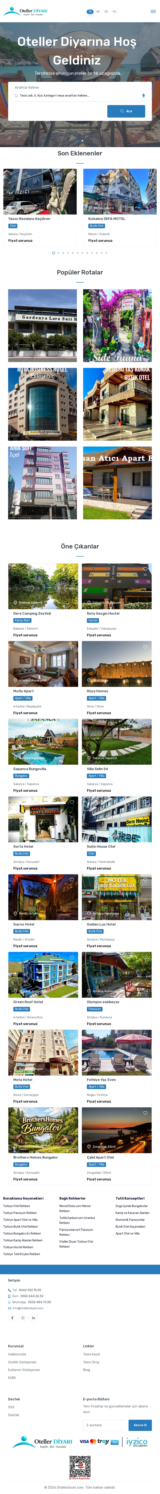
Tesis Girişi (91, 1362)
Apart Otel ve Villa (128, 1233)
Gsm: (27, 1296)
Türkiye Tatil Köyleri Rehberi (21, 1254)
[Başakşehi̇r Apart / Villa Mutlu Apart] (43, 664)
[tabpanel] (80, 84)
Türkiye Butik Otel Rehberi (20, 1226)
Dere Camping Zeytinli (32, 613)
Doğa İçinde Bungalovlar (132, 1206)
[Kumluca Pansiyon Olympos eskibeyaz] (117, 975)
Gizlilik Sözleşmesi (22, 1362)
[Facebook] (12, 1318)
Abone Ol (140, 1425)
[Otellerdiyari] (25, 11)
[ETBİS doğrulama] (80, 1468)
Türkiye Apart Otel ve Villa (20, 1220)
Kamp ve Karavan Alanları (132, 1213)
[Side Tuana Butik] (117, 325)
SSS (11, 1407)
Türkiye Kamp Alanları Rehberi (22, 1240)
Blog (86, 1370)
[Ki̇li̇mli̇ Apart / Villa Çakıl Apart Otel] (117, 1130)
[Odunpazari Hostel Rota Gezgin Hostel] (117, 586)
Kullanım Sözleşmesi (24, 1370)
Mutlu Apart (23, 691)
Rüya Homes (97, 691)
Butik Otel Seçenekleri (130, 1226)
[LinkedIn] (33, 1318)
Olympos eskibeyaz (103, 1002)
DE (106, 11)
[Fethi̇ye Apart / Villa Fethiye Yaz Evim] (117, 1053)
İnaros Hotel (23, 924)
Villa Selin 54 (97, 769)
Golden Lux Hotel (101, 924)
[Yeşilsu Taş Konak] (117, 404)
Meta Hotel (22, 1080)
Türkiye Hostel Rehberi (18, 1247)
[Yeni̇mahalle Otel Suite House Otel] (117, 819)
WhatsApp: (31, 1302)
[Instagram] (23, 1318)
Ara (128, 111)
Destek (13, 1415)
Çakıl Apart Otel (100, 1157)
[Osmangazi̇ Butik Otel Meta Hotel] (43, 1053)
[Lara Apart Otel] (117, 483)
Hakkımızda (17, 1354)
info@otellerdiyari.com (28, 1308)
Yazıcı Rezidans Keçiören (29, 219)
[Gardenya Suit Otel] (42, 325)
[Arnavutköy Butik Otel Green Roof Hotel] (43, 975)
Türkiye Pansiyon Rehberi (20, 1213)
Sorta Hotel (23, 846)
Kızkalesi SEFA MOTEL (106, 219)
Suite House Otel (101, 846)
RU (114, 11)
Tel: (27, 1290)
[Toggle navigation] (153, 11)
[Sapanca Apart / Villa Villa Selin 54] (117, 742)
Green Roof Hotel (28, 1002)
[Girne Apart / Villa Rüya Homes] (117, 664)
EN (98, 11)
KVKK (12, 1378)
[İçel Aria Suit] (42, 483)
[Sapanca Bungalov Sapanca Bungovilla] (43, 742)
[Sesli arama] (143, 96)
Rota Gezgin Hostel (103, 613)
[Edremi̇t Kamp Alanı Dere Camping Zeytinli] (43, 586)
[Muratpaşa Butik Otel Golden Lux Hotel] (117, 897)
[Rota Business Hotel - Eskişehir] (42, 404)
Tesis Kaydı (91, 1354)
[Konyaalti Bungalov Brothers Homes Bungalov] (43, 1130)
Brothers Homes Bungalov (35, 1157)
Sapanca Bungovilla (29, 769)
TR (90, 11)
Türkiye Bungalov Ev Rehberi (22, 1233)
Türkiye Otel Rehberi (16, 1206)
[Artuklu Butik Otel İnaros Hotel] (43, 897)
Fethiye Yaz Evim (101, 1080)
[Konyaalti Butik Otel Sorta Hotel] (43, 819)
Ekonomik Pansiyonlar (130, 1220)
